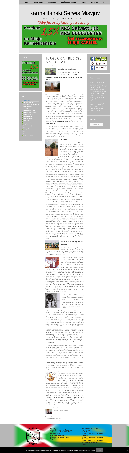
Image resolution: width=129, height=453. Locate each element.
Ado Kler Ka (94, 2)
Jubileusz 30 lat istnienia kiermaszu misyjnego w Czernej (96, 108)
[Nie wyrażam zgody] (127, 450)
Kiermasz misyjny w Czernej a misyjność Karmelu (98, 98)
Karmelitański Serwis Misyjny (64, 13)
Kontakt (84, 2)
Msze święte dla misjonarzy (69, 2)
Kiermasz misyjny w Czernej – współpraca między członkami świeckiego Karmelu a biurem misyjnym (98, 92)
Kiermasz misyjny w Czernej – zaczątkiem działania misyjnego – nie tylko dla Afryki (98, 84)
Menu (26, 2)
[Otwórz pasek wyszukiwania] (103, 2)
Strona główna (38, 2)
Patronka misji (52, 2)
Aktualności (49, 416)
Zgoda (99, 450)
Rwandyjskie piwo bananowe (54, 418)
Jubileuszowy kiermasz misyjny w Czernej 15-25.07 (58, 420)
